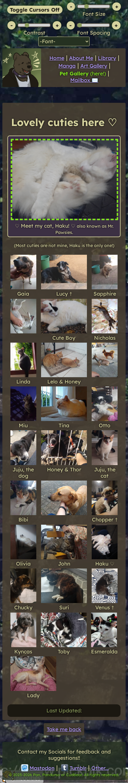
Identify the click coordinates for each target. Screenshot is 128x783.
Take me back (64, 729)
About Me (81, 58)
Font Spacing (93, 32)
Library (107, 58)
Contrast (34, 32)
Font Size (93, 14)
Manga (67, 66)
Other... (100, 768)
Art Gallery (93, 66)
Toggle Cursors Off (35, 10)
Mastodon (41, 768)
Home (56, 58)
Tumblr (78, 768)
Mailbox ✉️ (84, 80)
